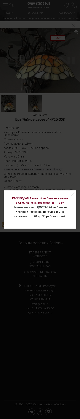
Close (72, 194)
